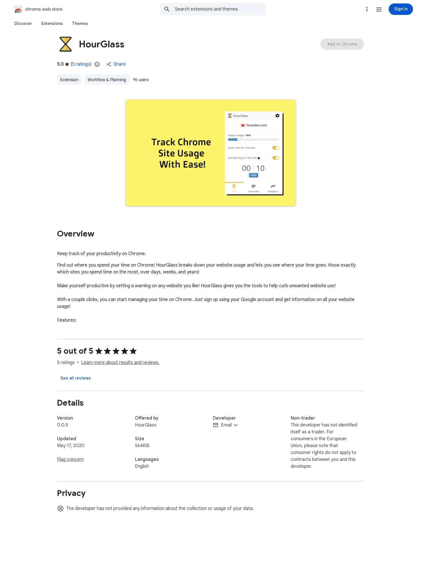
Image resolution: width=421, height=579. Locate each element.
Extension (69, 79)
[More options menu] (367, 9)
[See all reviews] (75, 378)
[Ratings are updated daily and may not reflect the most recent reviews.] (97, 64)
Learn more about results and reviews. (120, 362)
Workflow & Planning (107, 79)
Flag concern (70, 459)
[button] (379, 9)
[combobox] (220, 9)
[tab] (23, 23)
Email (226, 425)
